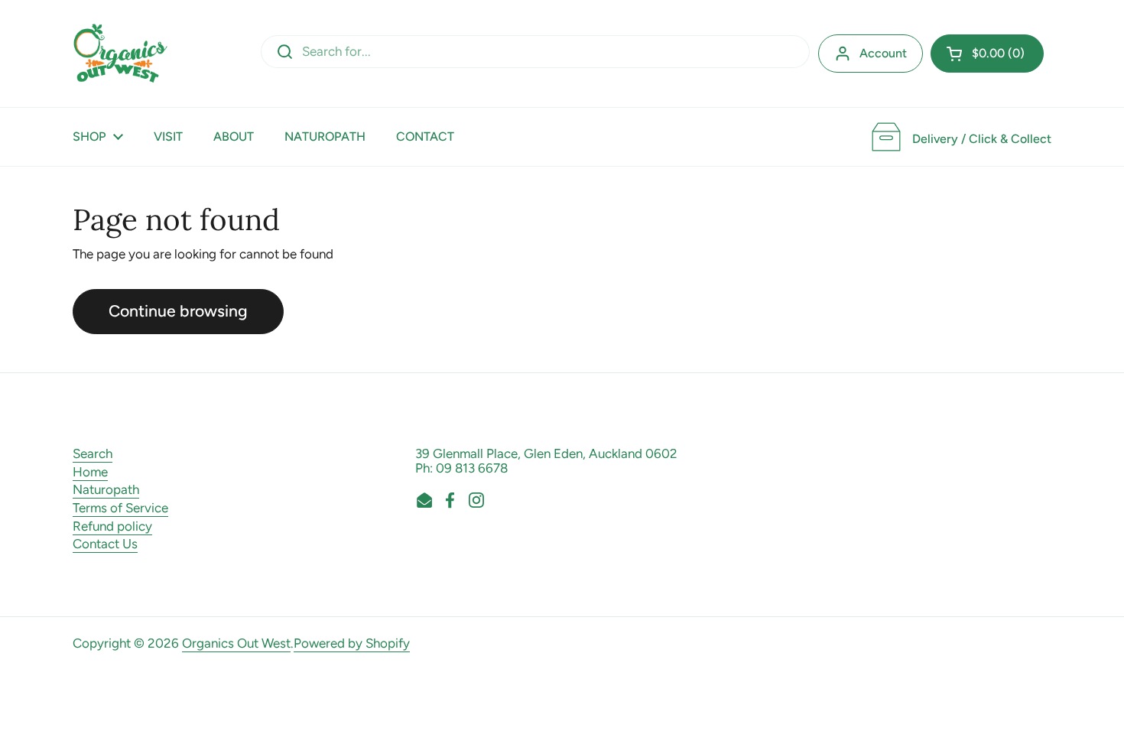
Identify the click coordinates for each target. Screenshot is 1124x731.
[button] (987, 53)
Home (90, 471)
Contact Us (105, 543)
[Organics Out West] (120, 53)
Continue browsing (178, 310)
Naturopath (106, 489)
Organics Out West (236, 643)
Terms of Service (120, 507)
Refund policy (112, 526)
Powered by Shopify (352, 643)
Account (883, 53)
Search (92, 453)
